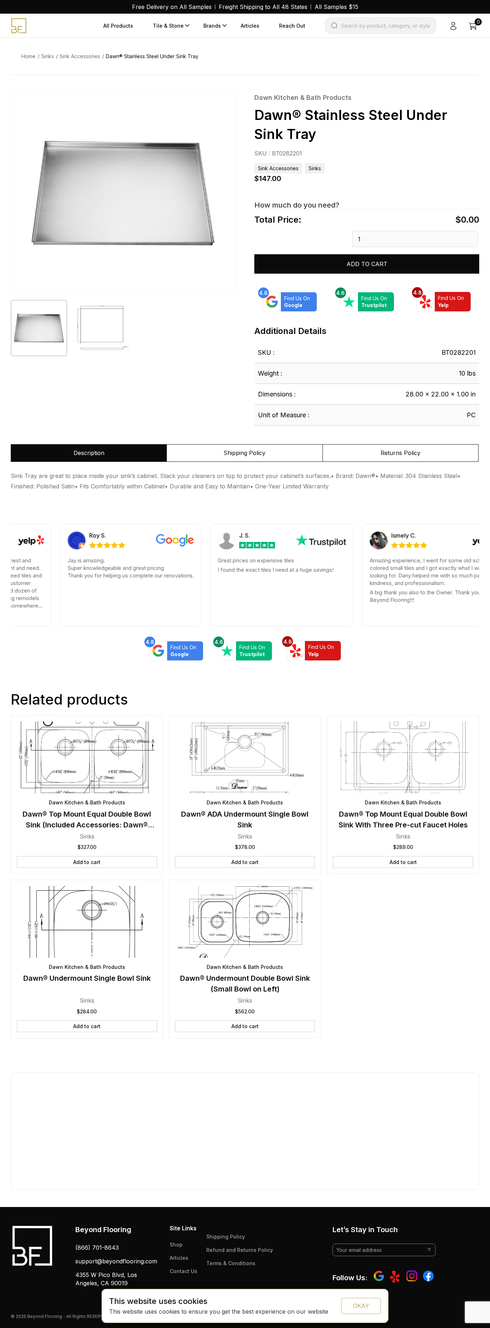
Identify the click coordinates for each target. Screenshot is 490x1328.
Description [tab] (89, 452)
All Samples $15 (336, 6)
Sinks (47, 56)
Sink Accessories (80, 56)
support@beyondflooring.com (116, 1261)
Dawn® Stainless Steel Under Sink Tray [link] (152, 56)
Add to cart (367, 264)
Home (29, 56)
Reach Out (292, 26)
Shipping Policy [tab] (244, 452)
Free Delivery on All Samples (172, 6)
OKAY (361, 1305)
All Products (118, 26)
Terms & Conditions (230, 1263)
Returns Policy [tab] (400, 452)
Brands (212, 26)
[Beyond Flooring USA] (19, 25)
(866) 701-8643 (97, 1247)
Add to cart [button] (86, 862)
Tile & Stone (168, 26)
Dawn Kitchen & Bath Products (303, 97)
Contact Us (183, 1271)
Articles (250, 26)
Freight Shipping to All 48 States (263, 6)
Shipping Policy (225, 1237)
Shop (176, 1244)
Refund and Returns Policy (239, 1250)
